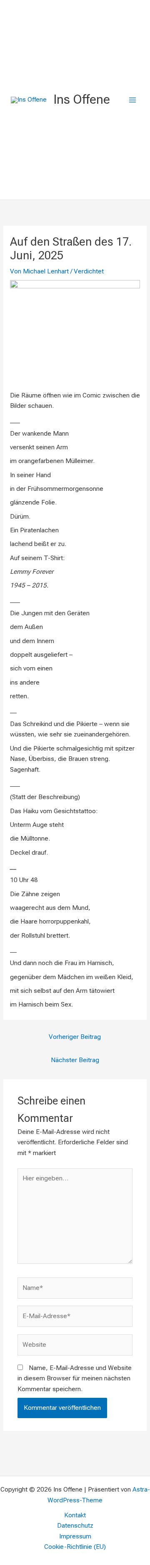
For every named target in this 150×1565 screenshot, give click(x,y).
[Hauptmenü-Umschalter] (133, 100)
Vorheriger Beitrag (75, 1037)
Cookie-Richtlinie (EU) (75, 1546)
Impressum (75, 1536)
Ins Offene (81, 99)
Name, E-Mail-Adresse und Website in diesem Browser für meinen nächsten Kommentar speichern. (75, 1378)
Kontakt (75, 1515)
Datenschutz (75, 1525)
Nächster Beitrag (75, 1060)
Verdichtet (89, 271)
